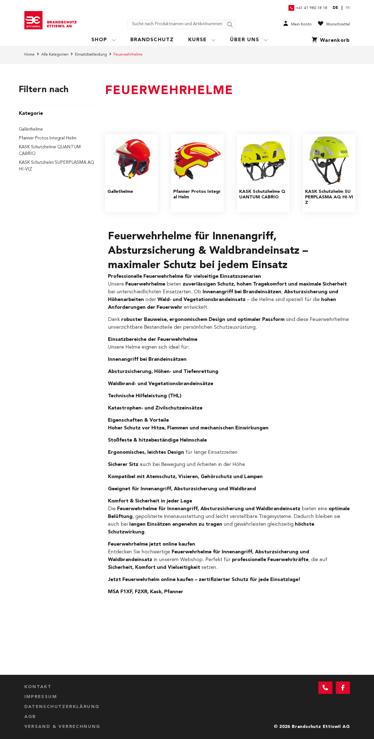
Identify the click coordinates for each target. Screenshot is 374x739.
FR (348, 8)
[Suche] (230, 24)
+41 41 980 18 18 (311, 8)
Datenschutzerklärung (62, 707)
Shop (99, 39)
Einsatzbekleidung (91, 54)
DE (335, 8)
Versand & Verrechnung (62, 727)
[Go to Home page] (52, 20)
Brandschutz (152, 39)
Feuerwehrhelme (128, 54)
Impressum (40, 697)
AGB (30, 717)
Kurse (197, 39)
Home (29, 54)
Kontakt (38, 687)
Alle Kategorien (54, 54)
